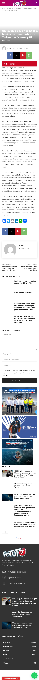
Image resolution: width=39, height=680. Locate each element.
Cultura (9, 9)
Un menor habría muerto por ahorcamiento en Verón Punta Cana (24, 497)
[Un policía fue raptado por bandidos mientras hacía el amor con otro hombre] (7, 525)
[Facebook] (10, 55)
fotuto (11, 48)
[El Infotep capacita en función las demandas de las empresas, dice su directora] (7, 319)
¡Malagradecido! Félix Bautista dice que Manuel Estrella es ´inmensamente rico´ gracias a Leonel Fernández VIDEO (24, 511)
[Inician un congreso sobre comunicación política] (7, 283)
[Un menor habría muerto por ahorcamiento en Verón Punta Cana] (7, 497)
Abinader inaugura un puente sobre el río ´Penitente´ (23, 486)
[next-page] (6, 532)
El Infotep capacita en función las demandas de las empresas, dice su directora (24, 319)
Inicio (3, 9)
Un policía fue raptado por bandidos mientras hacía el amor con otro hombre (25, 525)
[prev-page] (3, 532)
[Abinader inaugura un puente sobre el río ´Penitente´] (7, 486)
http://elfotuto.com (24, 248)
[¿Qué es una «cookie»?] (7, 294)
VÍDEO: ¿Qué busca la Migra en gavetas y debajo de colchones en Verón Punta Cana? (25, 474)
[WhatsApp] (29, 55)
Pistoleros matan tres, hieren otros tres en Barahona (29, 268)
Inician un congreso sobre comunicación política (25, 282)
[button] (34, 675)
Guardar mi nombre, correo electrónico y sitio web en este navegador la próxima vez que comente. (18, 373)
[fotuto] (4, 48)
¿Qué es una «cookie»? (23, 292)
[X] (16, 55)
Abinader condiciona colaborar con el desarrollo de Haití (9, 268)
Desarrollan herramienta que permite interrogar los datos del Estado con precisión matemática (24, 307)
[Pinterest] (23, 55)
